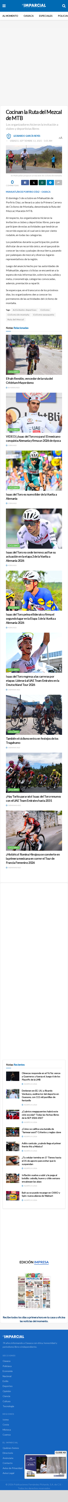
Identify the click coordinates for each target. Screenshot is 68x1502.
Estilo (5, 1381)
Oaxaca (29, 15)
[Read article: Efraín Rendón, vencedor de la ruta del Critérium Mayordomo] (34, 355)
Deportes (8, 1386)
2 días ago (12, 445)
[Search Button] (64, 6)
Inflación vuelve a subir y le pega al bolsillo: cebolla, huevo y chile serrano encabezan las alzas (41, 1178)
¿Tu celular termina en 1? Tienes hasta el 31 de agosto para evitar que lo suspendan (41, 1160)
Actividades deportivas (25, 310)
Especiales (45, 15)
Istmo (6, 1419)
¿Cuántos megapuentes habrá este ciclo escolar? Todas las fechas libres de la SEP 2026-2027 (40, 1114)
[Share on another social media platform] (58, 182)
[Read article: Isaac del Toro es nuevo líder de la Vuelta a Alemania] (34, 471)
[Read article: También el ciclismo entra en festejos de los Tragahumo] (34, 715)
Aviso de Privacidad (12, 1468)
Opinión (7, 1391)
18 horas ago (13, 388)
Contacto (8, 1463)
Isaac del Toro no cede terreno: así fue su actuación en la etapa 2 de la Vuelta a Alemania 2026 (31, 556)
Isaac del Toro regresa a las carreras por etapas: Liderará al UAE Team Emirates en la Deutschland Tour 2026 (32, 680)
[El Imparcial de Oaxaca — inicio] (34, 1337)
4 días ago (12, 565)
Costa (6, 1424)
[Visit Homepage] (34, 5)
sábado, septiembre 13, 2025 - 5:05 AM (31, 140)
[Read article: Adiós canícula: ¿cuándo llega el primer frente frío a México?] (12, 1146)
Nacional (7, 1376)
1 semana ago (13, 690)
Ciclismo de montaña (18, 314)
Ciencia (6, 1396)
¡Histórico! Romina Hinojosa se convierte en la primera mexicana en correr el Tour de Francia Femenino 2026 (33, 858)
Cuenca (7, 1434)
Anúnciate (8, 1458)
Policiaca (7, 1366)
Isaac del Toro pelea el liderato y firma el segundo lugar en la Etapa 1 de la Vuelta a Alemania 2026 (31, 618)
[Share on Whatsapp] (42, 182)
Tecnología (8, 1406)
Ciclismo (45, 310)
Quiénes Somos (11, 1448)
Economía (8, 1371)
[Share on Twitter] (34, 182)
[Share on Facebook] (25, 182)
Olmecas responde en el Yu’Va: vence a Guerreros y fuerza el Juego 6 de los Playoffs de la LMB (41, 1076)
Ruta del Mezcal (16, 319)
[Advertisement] (34, 66)
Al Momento (10, 15)
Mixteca (7, 1429)
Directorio (8, 1452)
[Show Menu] (4, 6)
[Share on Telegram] (50, 182)
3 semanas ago (14, 805)
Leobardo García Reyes (27, 136)
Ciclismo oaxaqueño (43, 314)
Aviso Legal (8, 1473)
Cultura (6, 1401)
